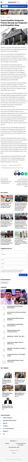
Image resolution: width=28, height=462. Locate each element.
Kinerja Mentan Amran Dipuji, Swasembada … (15, 307)
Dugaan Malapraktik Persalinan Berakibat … (15, 319)
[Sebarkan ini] (15, 173)
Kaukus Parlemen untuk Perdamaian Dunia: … (13, 331)
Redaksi (7, 443)
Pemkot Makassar (7, 418)
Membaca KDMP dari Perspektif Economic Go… (7, 408)
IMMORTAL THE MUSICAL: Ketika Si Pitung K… (16, 349)
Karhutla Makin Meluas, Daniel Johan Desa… (15, 361)
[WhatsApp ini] (25, 173)
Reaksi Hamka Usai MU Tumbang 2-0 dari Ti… (20, 395)
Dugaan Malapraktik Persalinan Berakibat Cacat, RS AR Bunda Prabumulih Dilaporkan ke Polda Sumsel (6, 241)
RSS (15, 453)
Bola (16, 391)
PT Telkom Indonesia (8, 428)
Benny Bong (4, 165)
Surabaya (5, 426)
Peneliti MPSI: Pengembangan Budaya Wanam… (15, 325)
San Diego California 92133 (15, 165)
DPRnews (17, 379)
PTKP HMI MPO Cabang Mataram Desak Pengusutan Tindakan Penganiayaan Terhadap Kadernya (21, 241)
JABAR (3, 391)
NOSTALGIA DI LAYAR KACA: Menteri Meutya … (16, 313)
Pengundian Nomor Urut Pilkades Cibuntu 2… (7, 395)
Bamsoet (5, 423)
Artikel (4, 379)
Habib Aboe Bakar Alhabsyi (9, 420)
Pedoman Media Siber (13, 447)
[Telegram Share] (22, 173)
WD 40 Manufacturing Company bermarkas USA (12, 168)
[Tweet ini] (18, 173)
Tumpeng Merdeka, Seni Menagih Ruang (16, 355)
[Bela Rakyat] (14, 2)
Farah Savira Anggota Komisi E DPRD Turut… (15, 343)
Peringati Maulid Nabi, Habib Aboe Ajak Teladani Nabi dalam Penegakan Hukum (6, 205)
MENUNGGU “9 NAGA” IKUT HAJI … (16, 336)
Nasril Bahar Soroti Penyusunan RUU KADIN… (20, 382)
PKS (4, 434)
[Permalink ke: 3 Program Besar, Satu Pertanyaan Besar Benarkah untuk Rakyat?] (7, 375)
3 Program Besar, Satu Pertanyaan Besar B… (6, 382)
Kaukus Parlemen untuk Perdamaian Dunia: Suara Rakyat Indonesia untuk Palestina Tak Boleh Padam (7, 223)
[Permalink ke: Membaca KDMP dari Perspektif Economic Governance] (7, 401)
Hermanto (5, 431)
